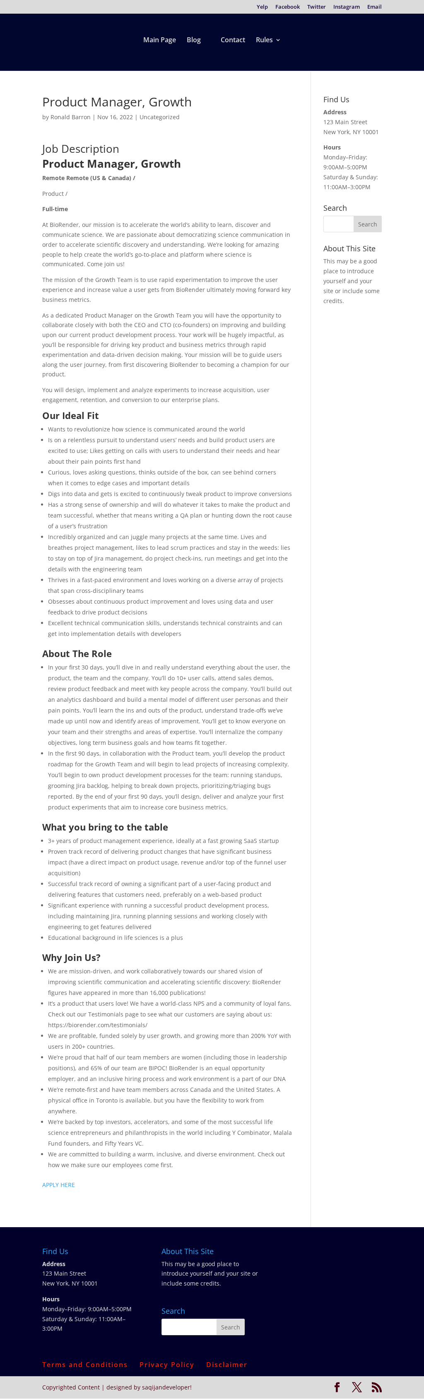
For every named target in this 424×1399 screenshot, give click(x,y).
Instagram (346, 7)
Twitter (316, 7)
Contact (233, 40)
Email (374, 7)
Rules (264, 40)
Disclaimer (227, 1364)
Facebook (287, 7)
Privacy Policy (167, 1364)
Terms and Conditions (85, 1364)
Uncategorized (160, 117)
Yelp (262, 7)
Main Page (159, 40)
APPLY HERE (58, 1185)
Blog (194, 40)
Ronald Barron (71, 117)
